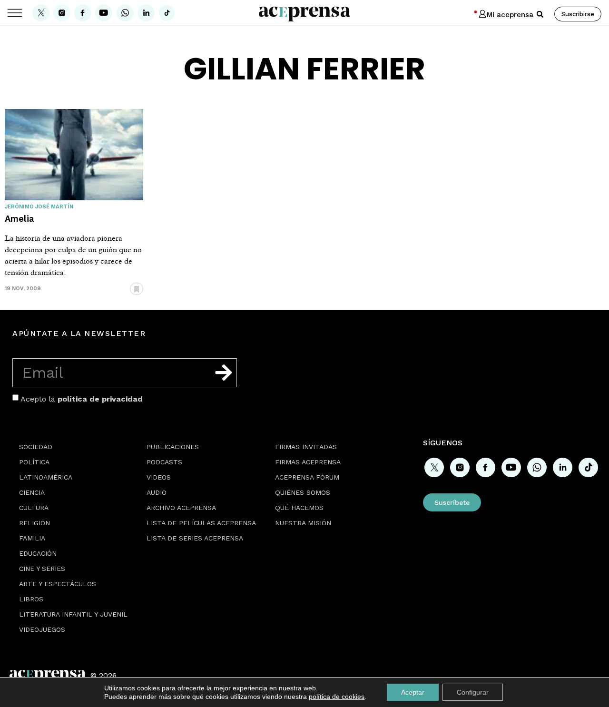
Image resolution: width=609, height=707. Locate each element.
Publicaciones (173, 447)
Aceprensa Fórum (307, 477)
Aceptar (412, 692)
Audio (157, 492)
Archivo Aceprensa (181, 507)
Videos (159, 477)
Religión (34, 523)
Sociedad (35, 447)
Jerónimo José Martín (39, 207)
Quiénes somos (302, 492)
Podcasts (164, 462)
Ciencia (32, 492)
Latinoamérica (45, 477)
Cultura (34, 507)
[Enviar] (223, 372)
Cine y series (42, 568)
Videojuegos (42, 629)
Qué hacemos (299, 507)
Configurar (473, 692)
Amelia (19, 219)
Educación (38, 553)
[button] (540, 14)
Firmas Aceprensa (308, 462)
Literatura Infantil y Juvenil (73, 614)
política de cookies (336, 696)
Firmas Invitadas (306, 447)
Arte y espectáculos (57, 584)
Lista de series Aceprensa (195, 538)
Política (34, 462)
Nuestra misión (303, 523)
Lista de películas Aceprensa (201, 523)
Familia (32, 538)
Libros (31, 599)
